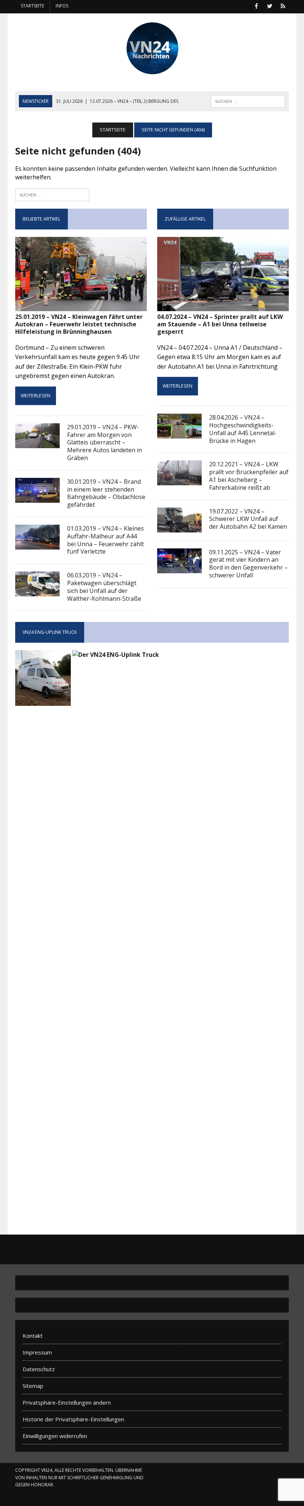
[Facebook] (256, 5)
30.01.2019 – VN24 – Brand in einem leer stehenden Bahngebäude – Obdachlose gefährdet (106, 493)
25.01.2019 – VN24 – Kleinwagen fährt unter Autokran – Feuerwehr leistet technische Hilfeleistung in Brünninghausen (79, 324)
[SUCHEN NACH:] (248, 101)
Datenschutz (39, 1369)
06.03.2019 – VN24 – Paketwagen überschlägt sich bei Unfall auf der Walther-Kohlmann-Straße (104, 586)
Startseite (32, 6)
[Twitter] (269, 5)
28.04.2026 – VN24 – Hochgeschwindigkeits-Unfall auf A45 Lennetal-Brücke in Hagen (243, 428)
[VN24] (152, 48)
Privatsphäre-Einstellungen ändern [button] (67, 1402)
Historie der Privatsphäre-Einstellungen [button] (73, 1419)
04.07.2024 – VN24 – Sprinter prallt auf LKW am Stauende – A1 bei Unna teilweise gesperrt (220, 324)
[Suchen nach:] (52, 194)
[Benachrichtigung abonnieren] (283, 5)
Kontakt (33, 1335)
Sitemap (33, 1385)
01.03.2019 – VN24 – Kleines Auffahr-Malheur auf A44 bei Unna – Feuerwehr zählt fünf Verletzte (105, 539)
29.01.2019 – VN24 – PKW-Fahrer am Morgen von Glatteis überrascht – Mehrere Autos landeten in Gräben (104, 442)
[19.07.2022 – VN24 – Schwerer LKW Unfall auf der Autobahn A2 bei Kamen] (179, 527)
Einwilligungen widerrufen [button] (55, 1436)
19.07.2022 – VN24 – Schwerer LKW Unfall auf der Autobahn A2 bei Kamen (248, 519)
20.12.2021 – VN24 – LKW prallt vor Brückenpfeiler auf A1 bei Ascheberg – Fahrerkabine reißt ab (248, 475)
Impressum (37, 1352)
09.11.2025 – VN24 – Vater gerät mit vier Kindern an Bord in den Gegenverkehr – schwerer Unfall (248, 563)
